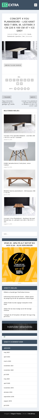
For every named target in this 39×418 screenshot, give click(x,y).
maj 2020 (7, 379)
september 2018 (9, 396)
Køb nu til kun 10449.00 (13, 65)
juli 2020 (6, 374)
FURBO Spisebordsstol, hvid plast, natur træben (17, 164)
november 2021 (8, 365)
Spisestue (18, 36)
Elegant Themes (16, 413)
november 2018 (8, 388)
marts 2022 (7, 361)
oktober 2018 (8, 392)
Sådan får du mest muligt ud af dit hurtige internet (17, 309)
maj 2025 (7, 352)
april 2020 (7, 383)
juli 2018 (6, 405)
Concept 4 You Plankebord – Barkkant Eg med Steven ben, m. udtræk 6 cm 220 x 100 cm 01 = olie (19, 220)
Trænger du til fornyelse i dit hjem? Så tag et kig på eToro (19, 315)
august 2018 (8, 401)
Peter (16, 34)
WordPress (31, 413)
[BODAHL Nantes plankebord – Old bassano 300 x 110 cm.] (19, 179)
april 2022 (7, 357)
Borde (29, 34)
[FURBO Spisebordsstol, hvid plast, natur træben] (19, 151)
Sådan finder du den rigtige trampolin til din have (18, 303)
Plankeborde (11, 36)
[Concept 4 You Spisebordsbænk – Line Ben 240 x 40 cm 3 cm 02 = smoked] (19, 123)
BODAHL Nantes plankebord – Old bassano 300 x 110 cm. (19, 191)
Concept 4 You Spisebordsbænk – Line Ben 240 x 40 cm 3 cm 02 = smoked (19, 136)
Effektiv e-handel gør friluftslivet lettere (16, 292)
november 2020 (8, 370)
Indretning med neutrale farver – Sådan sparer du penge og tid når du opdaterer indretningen (19, 297)
